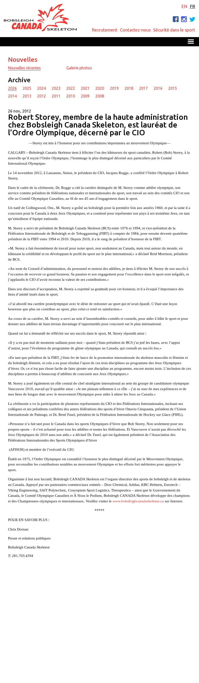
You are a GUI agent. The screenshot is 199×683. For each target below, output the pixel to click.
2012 (41, 96)
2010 (70, 96)
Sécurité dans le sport (174, 29)
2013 (27, 96)
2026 (12, 88)
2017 (143, 88)
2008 (99, 96)
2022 (70, 88)
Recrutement (104, 29)
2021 (85, 88)
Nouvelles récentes (24, 68)
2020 (99, 88)
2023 (56, 88)
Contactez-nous (135, 29)
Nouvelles (22, 59)
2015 (172, 88)
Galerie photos (79, 68)
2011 (56, 96)
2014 (12, 96)
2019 (114, 88)
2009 (85, 96)
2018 (128, 88)
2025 (27, 88)
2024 (41, 88)
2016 (158, 88)
